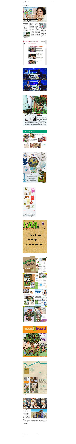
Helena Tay (26, 1)
